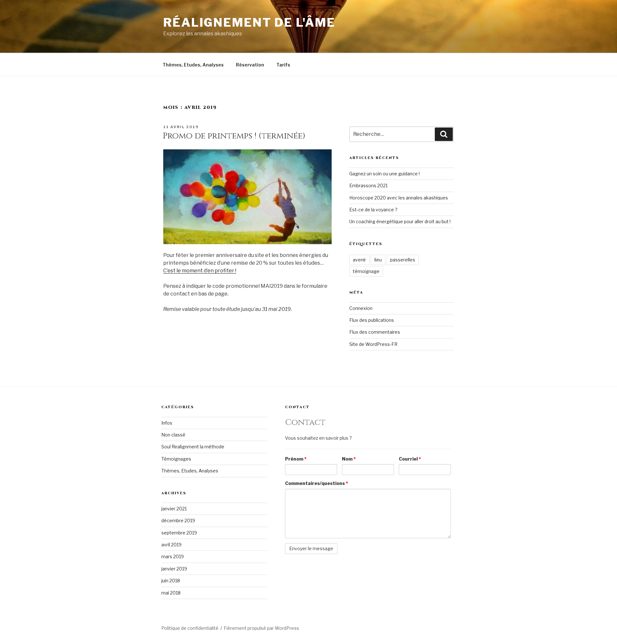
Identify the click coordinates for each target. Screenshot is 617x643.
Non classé (173, 434)
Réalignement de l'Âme (249, 22)
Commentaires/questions (316, 483)
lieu (378, 259)
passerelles (402, 259)
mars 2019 (172, 556)
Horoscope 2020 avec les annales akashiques (398, 197)
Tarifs (283, 64)
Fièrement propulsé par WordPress (261, 628)
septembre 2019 (179, 532)
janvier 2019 (174, 568)
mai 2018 (171, 592)
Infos (166, 423)
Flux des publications (371, 320)
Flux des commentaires (374, 332)
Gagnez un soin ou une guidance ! (384, 173)
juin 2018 (170, 580)
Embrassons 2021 (368, 185)
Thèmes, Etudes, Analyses (193, 64)
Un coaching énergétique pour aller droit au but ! (400, 221)
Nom (349, 459)
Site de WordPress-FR (373, 344)
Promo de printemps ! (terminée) (234, 136)
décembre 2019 (178, 520)
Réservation (250, 64)
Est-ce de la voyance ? (373, 209)
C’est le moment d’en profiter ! (199, 271)
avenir (359, 259)
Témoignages (176, 459)
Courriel (410, 459)
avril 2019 (171, 544)
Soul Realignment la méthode (192, 446)
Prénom (296, 459)
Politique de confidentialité (190, 628)
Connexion (360, 308)
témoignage (366, 271)
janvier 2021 (174, 508)
